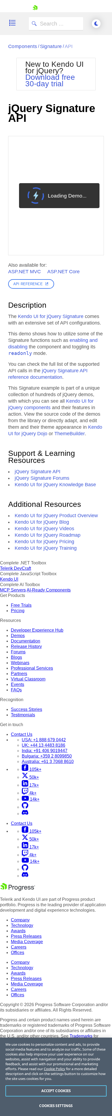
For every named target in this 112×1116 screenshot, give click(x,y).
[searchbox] (56, 23)
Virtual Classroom (28, 679)
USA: (44, 739)
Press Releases (26, 936)
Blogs (16, 657)
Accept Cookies (56, 1090)
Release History (26, 646)
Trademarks (81, 1036)
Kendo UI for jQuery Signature (50, 316)
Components (22, 46)
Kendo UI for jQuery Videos (44, 528)
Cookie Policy (54, 1068)
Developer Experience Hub (37, 630)
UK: (43, 745)
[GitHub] (25, 807)
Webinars (20, 662)
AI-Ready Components (49, 590)
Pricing (17, 610)
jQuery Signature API (37, 471)
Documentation (25, 641)
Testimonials (23, 715)
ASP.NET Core (63, 271)
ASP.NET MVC (24, 271)
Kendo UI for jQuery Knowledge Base (55, 484)
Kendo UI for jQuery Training (46, 548)
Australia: (48, 761)
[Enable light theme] (96, 23)
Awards (18, 931)
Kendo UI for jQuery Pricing (44, 541)
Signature (51, 46)
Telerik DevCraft (15, 568)
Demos (18, 635)
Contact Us (21, 734)
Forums (18, 652)
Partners (19, 673)
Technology (22, 925)
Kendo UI (9, 579)
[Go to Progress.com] (17, 889)
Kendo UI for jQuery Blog (42, 522)
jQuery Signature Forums (42, 478)
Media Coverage (27, 941)
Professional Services (32, 668)
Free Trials (21, 605)
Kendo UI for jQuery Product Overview (56, 515)
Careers (18, 947)
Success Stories (26, 709)
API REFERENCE (28, 284)
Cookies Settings (56, 1105)
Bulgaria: (47, 756)
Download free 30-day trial (50, 80)
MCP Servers (13, 590)
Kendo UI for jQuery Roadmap (47, 535)
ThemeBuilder (69, 433)
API (69, 46)
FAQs (16, 690)
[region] (56, 1077)
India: (44, 750)
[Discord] (25, 813)
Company (20, 920)
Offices (17, 952)
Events (17, 684)
